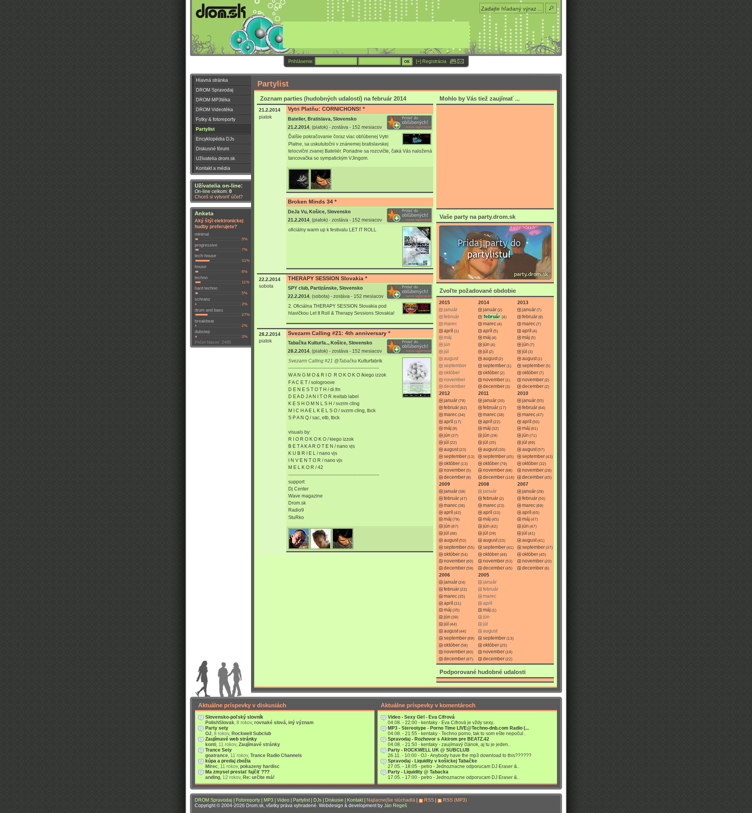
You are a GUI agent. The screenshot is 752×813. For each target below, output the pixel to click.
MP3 (268, 800)
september (494, 365)
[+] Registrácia (431, 61)
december (493, 386)
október (491, 372)
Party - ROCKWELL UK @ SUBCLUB (429, 750)
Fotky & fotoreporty (215, 119)
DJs (317, 800)
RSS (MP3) (455, 800)
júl (485, 351)
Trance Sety (218, 750)
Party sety (216, 728)
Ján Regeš (395, 805)
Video (283, 800)
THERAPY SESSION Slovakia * (327, 278)
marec (489, 323)
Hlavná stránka (212, 80)
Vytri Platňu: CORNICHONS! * (326, 109)
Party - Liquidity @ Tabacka (418, 772)
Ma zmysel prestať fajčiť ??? (237, 772)
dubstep (202, 331)
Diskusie (334, 800)
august (490, 358)
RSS (429, 800)
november (493, 379)
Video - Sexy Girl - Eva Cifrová (421, 717)
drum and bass (209, 310)
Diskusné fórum (212, 148)
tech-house (205, 255)
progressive (206, 245)
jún (486, 344)
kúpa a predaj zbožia (228, 761)
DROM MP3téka (213, 100)
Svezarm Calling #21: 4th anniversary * (339, 333)
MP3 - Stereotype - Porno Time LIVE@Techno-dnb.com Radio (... (458, 728)
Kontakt (355, 800)
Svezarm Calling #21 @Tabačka (322, 361)
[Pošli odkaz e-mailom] (460, 61)
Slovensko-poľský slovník (234, 717)
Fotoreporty (248, 800)
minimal (202, 234)
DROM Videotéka (214, 109)
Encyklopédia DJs (215, 139)
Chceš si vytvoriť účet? (219, 197)
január (490, 309)
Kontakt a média (213, 168)
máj (487, 337)
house (200, 266)
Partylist (205, 129)
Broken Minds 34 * (312, 201)
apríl (448, 330)
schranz (202, 299)
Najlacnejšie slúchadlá (391, 800)
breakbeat (204, 321)
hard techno (206, 288)
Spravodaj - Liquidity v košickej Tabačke (432, 761)
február (529, 316)
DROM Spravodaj (214, 90)
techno (201, 277)
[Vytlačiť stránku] (453, 61)
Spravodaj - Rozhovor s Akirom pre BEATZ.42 (438, 739)
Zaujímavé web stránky (231, 739)
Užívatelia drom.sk (215, 158)
